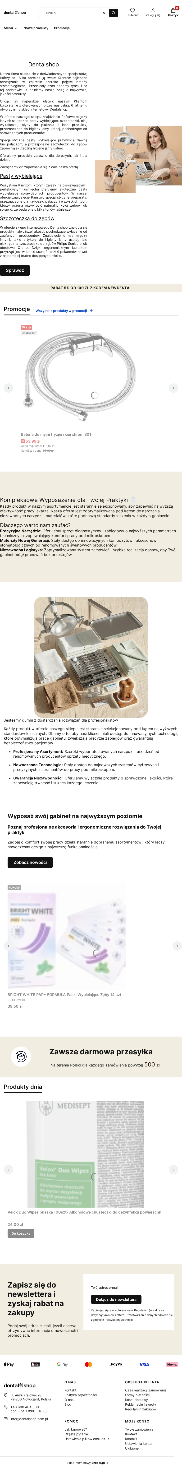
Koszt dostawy (136, 1400)
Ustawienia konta (138, 1443)
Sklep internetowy (86, 1462)
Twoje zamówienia (139, 1429)
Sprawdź (15, 270)
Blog (67, 1404)
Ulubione (132, 1448)
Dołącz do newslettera (116, 1299)
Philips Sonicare (69, 243)
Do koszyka (21, 1233)
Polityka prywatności (80, 1395)
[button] (113, 13)
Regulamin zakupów (140, 1409)
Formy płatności (137, 1395)
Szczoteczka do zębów (27, 218)
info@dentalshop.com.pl (29, 1419)
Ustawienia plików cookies (85, 1439)
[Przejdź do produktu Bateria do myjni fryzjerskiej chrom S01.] (80, 376)
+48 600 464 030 (24, 1407)
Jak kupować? (75, 1429)
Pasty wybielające (21, 176)
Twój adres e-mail (104, 1287)
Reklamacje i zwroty (140, 1404)
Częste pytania (76, 1434)
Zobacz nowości (30, 862)
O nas (68, 1400)
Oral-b (23, 248)
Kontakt (70, 1390)
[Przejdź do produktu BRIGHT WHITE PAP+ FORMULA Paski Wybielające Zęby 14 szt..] (67, 936)
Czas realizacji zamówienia (146, 1390)
